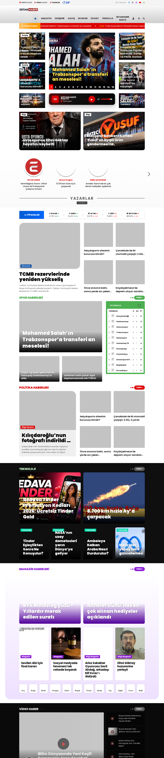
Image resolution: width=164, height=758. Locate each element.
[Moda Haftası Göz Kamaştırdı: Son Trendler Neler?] (112, 746)
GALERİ (27, 2)
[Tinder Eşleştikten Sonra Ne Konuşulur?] (34, 558)
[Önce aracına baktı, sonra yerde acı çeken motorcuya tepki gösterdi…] (98, 272)
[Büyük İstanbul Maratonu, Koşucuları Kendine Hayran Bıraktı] (112, 721)
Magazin (26, 656)
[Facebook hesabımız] (129, 2)
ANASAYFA (46, 18)
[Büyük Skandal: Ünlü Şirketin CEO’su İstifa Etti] (112, 734)
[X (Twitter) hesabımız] (133, 2)
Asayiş (71, 18)
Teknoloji (107, 18)
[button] (35, 18)
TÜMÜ (82, 203)
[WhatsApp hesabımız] (144, 2)
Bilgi (24, 114)
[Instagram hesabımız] (136, 2)
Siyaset (95, 18)
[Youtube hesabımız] (140, 2)
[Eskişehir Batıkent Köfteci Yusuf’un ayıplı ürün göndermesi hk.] (114, 149)
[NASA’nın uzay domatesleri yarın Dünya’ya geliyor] (66, 558)
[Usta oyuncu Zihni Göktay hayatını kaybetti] (50, 149)
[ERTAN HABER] (28, 9)
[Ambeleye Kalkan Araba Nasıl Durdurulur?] (98, 558)
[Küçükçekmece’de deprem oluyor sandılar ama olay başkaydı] (130, 272)
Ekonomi (82, 18)
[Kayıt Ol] (133, 18)
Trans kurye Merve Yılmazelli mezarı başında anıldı (86, 26)
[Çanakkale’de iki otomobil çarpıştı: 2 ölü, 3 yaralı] (130, 235)
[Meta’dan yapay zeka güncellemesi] (130, 558)
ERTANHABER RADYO (122, 18)
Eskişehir (59, 18)
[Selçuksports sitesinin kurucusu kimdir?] (98, 235)
